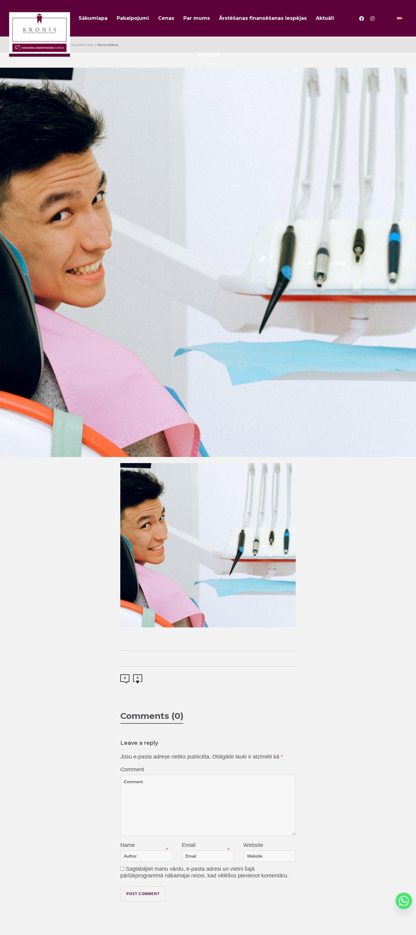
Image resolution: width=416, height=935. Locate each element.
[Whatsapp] (404, 901)
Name (127, 845)
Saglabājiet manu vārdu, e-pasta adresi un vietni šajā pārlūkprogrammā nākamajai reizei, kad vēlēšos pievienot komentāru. (204, 872)
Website (253, 845)
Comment (132, 769)
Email (189, 845)
